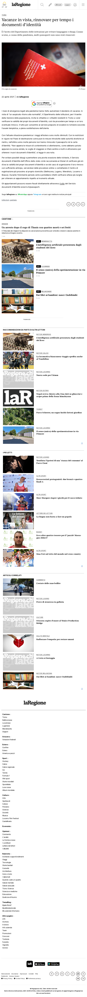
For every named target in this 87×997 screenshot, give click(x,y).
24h (3, 919)
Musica (5, 815)
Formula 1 (6, 776)
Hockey (5, 761)
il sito (62, 183)
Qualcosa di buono (9, 897)
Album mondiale (8, 790)
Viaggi (4, 859)
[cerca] (42, 4)
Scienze (5, 810)
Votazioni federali (9, 739)
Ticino (4, 717)
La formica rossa (8, 840)
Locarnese (6, 723)
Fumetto (5, 942)
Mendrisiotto (7, 729)
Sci (3, 770)
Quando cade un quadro (11, 880)
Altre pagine (7, 916)
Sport (5, 758)
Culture (5, 795)
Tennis (4, 773)
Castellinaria (6, 821)
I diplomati (6, 877)
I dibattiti (5, 849)
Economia (6, 826)
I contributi (6, 843)
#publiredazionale (9, 908)
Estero (5, 744)
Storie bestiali (7, 865)
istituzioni (5, 200)
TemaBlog (6, 902)
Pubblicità (4, 976)
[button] (51, 974)
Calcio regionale (8, 767)
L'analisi (5, 837)
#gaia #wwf (6, 905)
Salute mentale (8, 883)
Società (5, 812)
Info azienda (7, 927)
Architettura (6, 871)
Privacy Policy (7, 978)
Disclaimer (14, 974)
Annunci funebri (14, 976)
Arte (4, 798)
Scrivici (5, 948)
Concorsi (5, 936)
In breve (5, 925)
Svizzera (6, 737)
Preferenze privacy (34, 978)
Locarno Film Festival (10, 818)
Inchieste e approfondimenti (13, 857)
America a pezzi (8, 753)
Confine (5, 747)
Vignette (5, 945)
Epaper (67, 5)
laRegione (24, 97)
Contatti (31, 974)
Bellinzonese (7, 720)
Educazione (6, 894)
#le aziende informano (10, 911)
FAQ (36, 974)
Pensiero (5, 807)
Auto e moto (7, 874)
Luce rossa (6, 787)
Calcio (4, 764)
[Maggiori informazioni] (54, 103)
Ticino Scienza (8, 888)
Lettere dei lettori (8, 846)
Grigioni (5, 732)
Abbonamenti (5, 974)
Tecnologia (6, 862)
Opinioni (6, 831)
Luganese (6, 726)
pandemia (13, 200)
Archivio (5, 922)
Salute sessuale (8, 886)
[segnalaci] (50, 4)
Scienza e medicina (9, 891)
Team (4, 930)
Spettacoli (6, 801)
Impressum (23, 974)
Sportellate (6, 784)
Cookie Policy (20, 978)
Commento (6, 834)
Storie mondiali (8, 781)
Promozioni (6, 933)
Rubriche (6, 854)
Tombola (5, 939)
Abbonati (58, 5)
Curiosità (5, 868)
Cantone (6, 714)
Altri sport (6, 778)
